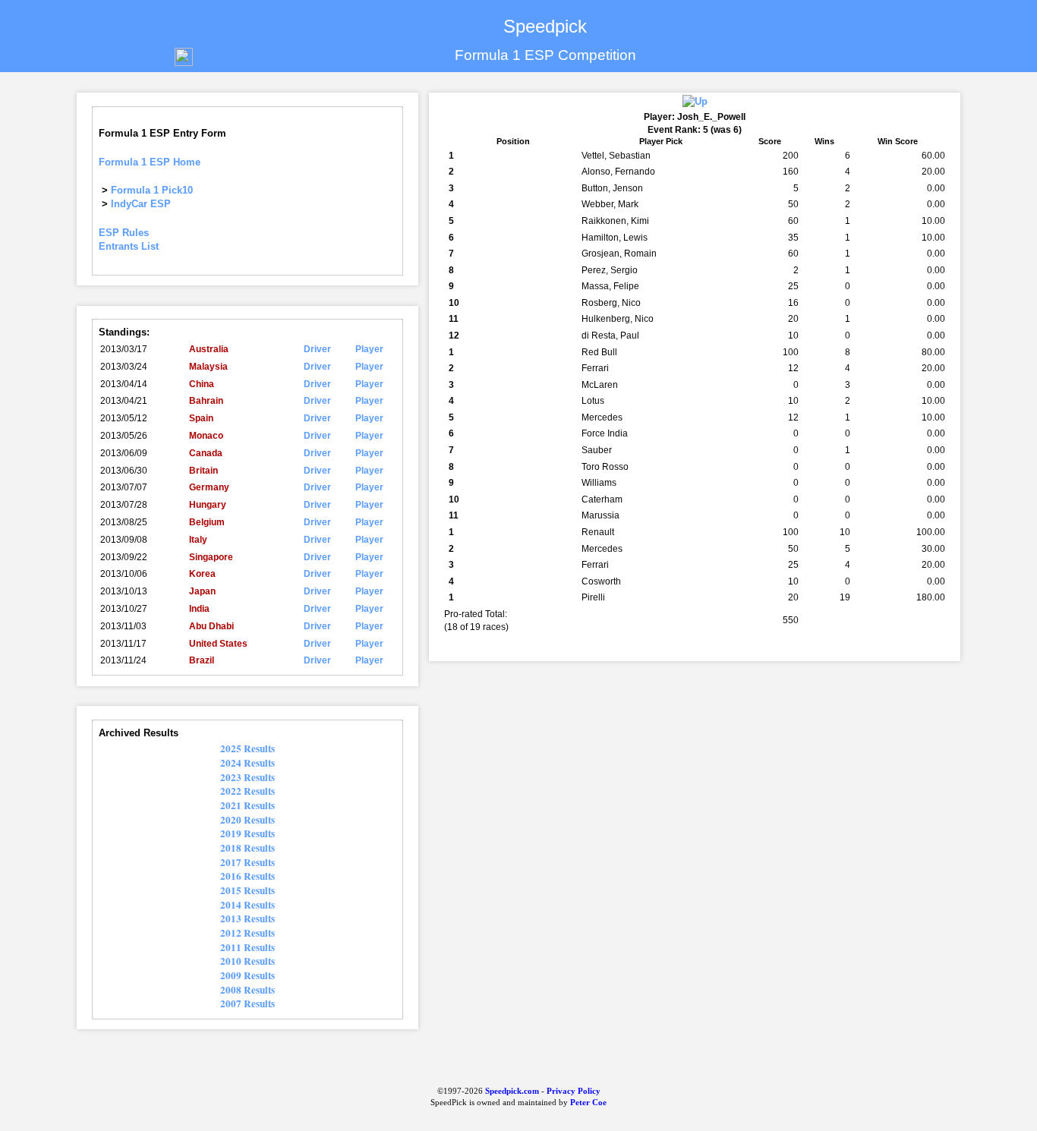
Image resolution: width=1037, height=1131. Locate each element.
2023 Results (247, 777)
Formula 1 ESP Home (149, 162)
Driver (317, 349)
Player (369, 349)
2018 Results (247, 847)
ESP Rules (124, 232)
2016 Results (247, 876)
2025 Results (247, 748)
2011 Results (247, 947)
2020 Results (247, 819)
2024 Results (247, 762)
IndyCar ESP (141, 204)
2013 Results (247, 918)
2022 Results (247, 791)
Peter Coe (588, 1102)
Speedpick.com (511, 1091)
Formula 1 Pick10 (152, 190)
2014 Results (247, 904)
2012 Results (247, 932)
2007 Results (247, 1003)
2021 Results (247, 805)
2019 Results (247, 833)
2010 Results (247, 961)
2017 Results (247, 862)
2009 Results (247, 975)
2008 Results (247, 989)
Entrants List (129, 246)
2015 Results (247, 890)
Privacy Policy (573, 1091)
